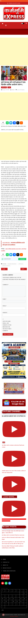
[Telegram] (10, 122)
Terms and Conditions (9, 570)
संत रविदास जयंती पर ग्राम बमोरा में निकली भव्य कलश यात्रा (13, 535)
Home (4, 559)
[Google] (9, 583)
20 (13, 601)
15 (20, 598)
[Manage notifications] (3, 615)
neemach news (6, 265)
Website (5, 312)
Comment (6, 284)
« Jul (2, 610)
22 (20, 601)
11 (6, 598)
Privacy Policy (7, 568)
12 (9, 598)
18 (6, 601)
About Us (5, 565)
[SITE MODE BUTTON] (22, 23)
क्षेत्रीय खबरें (4, 87)
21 (17, 601)
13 (13, 598)
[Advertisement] (14, 51)
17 (2, 601)
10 (2, 598)
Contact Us (6, 562)
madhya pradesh (12, 263)
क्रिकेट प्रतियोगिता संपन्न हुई (24, 269)
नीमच (9, 87)
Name (4, 299)
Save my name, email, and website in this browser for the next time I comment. (7, 326)
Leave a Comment (20, 89)
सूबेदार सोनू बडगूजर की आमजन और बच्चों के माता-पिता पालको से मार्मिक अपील (5, 269)
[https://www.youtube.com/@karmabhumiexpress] (2, 583)
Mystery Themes (14, 616)
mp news (21, 263)
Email (5, 305)
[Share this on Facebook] (14, 122)
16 (24, 598)
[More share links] (21, 122)
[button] (2, 388)
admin (13, 89)
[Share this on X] (17, 122)
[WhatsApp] (7, 122)
